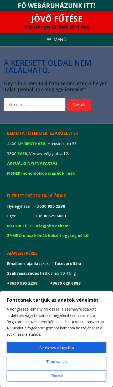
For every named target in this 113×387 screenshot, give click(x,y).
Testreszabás (56, 361)
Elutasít (56, 375)
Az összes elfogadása (56, 347)
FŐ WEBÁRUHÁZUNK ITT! (56, 5)
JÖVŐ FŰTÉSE (56, 18)
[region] (56, 339)
